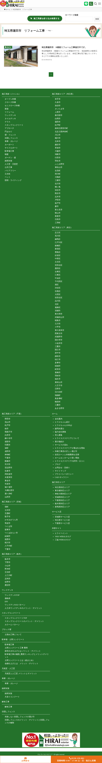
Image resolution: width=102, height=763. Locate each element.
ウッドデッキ (10, 115)
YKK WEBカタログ (63, 536)
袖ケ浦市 (8, 487)
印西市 (7, 445)
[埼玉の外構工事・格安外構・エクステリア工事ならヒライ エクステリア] (12, 3)
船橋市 (7, 461)
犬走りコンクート (12, 697)
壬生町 (7, 572)
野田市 (7, 419)
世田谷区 (58, 265)
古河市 (7, 510)
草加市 (57, 148)
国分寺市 (58, 340)
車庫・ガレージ (11, 141)
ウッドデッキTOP (12, 595)
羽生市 (57, 161)
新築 (6, 109)
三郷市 (57, 180)
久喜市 (57, 102)
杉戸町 (57, 125)
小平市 (57, 327)
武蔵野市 (58, 337)
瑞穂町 (57, 395)
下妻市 (7, 549)
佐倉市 (7, 471)
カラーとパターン (12, 625)
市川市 (7, 464)
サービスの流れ (61, 445)
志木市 (57, 197)
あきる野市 (59, 408)
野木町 (7, 569)
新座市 (57, 216)
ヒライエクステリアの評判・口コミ (70, 461)
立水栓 (7, 174)
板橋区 (57, 246)
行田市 (57, 158)
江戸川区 (58, 242)
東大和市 (58, 314)
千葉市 (7, 458)
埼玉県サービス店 (62, 520)
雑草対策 (8, 161)
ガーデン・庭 (10, 158)
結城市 (7, 536)
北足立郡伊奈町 (61, 132)
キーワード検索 (71, 15)
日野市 (57, 389)
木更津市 (8, 477)
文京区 (57, 262)
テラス (7, 122)
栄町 (6, 448)
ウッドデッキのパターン (15, 605)
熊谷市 (57, 193)
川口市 (57, 135)
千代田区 (58, 281)
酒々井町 (8, 494)
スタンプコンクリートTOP (16, 618)
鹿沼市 (7, 585)
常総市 (7, 523)
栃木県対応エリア (62, 504)
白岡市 (57, 119)
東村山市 (58, 382)
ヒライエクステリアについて (67, 438)
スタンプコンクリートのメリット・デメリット (24, 621)
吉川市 (57, 184)
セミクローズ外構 (12, 106)
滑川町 (57, 174)
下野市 (7, 562)
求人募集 (58, 435)
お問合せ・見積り (62, 468)
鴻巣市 (57, 154)
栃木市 (7, 559)
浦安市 (7, 442)
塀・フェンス (10, 135)
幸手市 (57, 99)
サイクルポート (11, 148)
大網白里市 (9, 490)
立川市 (57, 324)
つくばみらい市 (11, 533)
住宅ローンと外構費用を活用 (67, 455)
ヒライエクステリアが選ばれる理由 (70, 448)
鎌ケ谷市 (8, 438)
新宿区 (57, 249)
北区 (57, 304)
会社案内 (58, 419)
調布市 (57, 356)
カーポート (9, 145)
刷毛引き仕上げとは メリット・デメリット (23, 651)
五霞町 (7, 513)
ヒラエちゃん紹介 (62, 422)
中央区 (57, 278)
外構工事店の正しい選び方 (66, 451)
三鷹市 (57, 346)
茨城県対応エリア (62, 497)
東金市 (7, 481)
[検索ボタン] (95, 3)
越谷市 (57, 145)
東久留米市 (59, 330)
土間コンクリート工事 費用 (16, 648)
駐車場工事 (9, 151)
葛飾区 (57, 307)
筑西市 (7, 539)
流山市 (7, 422)
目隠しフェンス (11, 138)
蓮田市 (57, 122)
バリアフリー (10, 171)
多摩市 (57, 363)
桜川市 (7, 543)
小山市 (7, 566)
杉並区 (57, 255)
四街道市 (8, 474)
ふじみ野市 (59, 164)
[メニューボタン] (99, 3)
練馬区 (57, 239)
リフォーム (9, 112)
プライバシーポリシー (64, 474)
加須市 (57, 106)
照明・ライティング (13, 180)
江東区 (57, 275)
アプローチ (9, 128)
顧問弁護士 (59, 429)
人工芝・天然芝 (11, 164)
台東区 (57, 272)
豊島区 (57, 252)
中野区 (57, 259)
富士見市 (58, 210)
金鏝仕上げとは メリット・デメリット (21, 663)
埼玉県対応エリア (62, 487)
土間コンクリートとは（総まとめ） (20, 660)
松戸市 (7, 425)
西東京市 (58, 333)
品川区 (57, 301)
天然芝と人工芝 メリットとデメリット (21, 674)
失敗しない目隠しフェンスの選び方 (20, 717)
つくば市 (8, 526)
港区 (57, 285)
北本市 (57, 141)
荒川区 (57, 236)
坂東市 (7, 530)
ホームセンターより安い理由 (67, 458)
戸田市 (57, 200)
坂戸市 (57, 203)
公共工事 (8, 167)
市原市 (7, 484)
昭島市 (57, 320)
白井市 (7, 435)
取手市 (7, 517)
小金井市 (58, 343)
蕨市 (57, 206)
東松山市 (58, 167)
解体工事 (8, 707)
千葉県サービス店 (62, 523)
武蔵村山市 (59, 317)
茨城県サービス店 (62, 517)
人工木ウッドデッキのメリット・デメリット (23, 608)
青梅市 (57, 372)
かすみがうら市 (11, 520)
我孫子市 (8, 432)
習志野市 (8, 468)
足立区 (57, 233)
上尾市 (57, 112)
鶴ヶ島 (57, 187)
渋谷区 (57, 288)
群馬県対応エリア (62, 507)
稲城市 (57, 366)
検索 (97, 19)
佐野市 (7, 582)
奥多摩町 (58, 398)
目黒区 (57, 291)
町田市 (57, 369)
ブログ (57, 464)
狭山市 (57, 213)
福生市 (57, 379)
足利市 (7, 579)
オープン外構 (10, 99)
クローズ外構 (10, 102)
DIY (6, 602)
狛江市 (57, 359)
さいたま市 (59, 109)
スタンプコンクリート (14, 125)
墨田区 (57, 268)
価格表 (7, 598)
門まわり (8, 132)
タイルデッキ (10, 119)
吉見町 (57, 171)
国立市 (57, 350)
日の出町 (58, 392)
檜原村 (57, 402)
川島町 (57, 177)
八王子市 (58, 385)
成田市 (7, 451)
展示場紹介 (59, 442)
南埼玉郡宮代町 (61, 128)
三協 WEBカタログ (63, 540)
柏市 (6, 429)
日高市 (57, 219)
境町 (6, 507)
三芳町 (57, 223)
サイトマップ (60, 471)
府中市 (57, 353)
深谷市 (57, 190)
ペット (7, 177)
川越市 (57, 151)
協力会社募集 (60, 432)
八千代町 (8, 546)
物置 (6, 154)
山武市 (7, 497)
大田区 (57, 294)
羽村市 (57, 376)
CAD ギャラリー (62, 477)
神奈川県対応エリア (63, 494)
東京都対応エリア (62, 491)
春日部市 (58, 115)
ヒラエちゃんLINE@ (63, 425)
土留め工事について (13, 635)
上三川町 (8, 575)
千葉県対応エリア (62, 500)
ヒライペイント (61, 533)
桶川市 (57, 138)
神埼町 (7, 455)
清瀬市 (57, 311)
